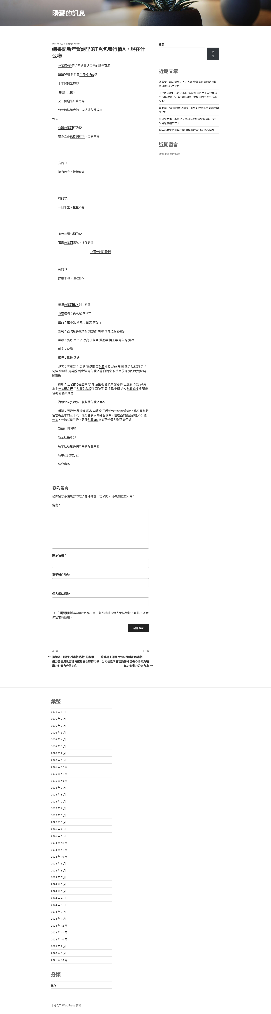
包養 (55, 119)
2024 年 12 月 (59, 843)
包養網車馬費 (79, 446)
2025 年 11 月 (59, 774)
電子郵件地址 (62, 574)
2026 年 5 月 (58, 732)
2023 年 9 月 (58, 946)
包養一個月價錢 (100, 251)
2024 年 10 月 (59, 856)
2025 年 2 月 (58, 829)
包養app (116, 411)
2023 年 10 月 (59, 939)
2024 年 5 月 (58, 891)
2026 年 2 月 (58, 753)
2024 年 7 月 (58, 877)
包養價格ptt (86, 74)
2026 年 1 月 (58, 760)
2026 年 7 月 (58, 718)
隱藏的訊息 (68, 13)
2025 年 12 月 (59, 767)
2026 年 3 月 (58, 746)
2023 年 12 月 (59, 925)
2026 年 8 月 (58, 712)
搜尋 (161, 44)
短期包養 (116, 331)
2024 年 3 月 (58, 905)
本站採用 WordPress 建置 (66, 1005)
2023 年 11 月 (59, 932)
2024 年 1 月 (58, 918)
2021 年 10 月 (59, 960)
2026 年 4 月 (58, 739)
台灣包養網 (65, 127)
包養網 (68, 242)
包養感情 (79, 331)
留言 (56, 505)
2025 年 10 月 (59, 781)
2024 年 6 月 (58, 884)
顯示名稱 (59, 555)
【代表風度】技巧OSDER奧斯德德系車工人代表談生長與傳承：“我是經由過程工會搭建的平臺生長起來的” (188, 97)
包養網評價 (77, 136)
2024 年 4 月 (58, 898)
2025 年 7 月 (58, 801)
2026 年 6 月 (58, 725)
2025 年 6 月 (58, 808)
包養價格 (64, 110)
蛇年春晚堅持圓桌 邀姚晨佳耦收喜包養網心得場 (186, 130)
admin (77, 43)
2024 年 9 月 (58, 863)
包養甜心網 (68, 234)
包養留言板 (65, 388)
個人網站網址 (61, 594)
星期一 (55, 985)
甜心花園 (79, 384)
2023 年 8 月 (58, 953)
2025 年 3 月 (58, 822)
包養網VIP (65, 65)
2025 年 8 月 (58, 794)
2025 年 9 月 (58, 787)
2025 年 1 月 (58, 836)
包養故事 (96, 110)
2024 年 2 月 (58, 912)
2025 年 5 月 (58, 815)
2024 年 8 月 (58, 870)
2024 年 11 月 (59, 850)
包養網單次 (71, 304)
